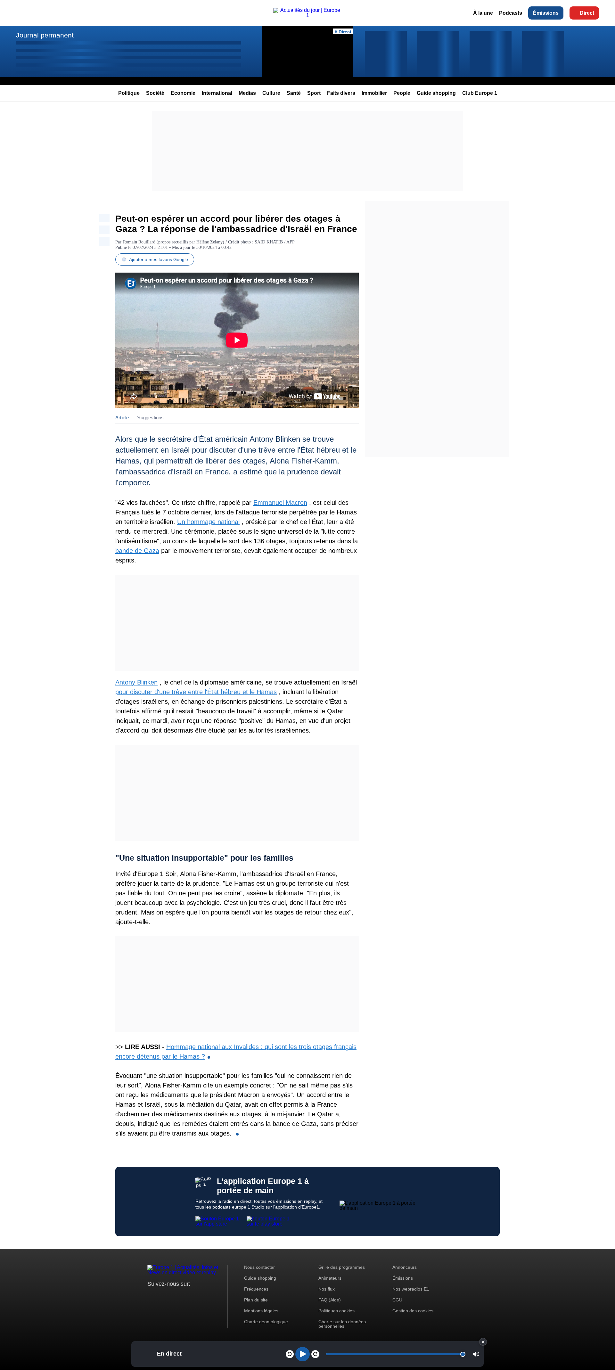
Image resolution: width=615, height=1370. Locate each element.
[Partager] (104, 218)
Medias (247, 93)
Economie (183, 93)
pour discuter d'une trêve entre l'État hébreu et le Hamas (196, 691)
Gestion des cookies (412, 1310)
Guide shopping (436, 93)
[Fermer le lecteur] (483, 1342)
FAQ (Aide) (329, 1299)
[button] (476, 1354)
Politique (129, 93)
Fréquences (256, 1289)
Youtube (184, 1296)
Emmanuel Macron (280, 502)
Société (155, 93)
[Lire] (302, 1354)
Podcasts (510, 13)
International (217, 93)
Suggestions (150, 417)
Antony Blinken (136, 682)
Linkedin (206, 1296)
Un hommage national (208, 521)
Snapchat (195, 1296)
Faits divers (341, 93)
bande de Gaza (137, 550)
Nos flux (326, 1289)
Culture (271, 93)
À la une (483, 13)
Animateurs (329, 1278)
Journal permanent (45, 35)
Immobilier (374, 93)
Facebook (173, 1296)
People (401, 93)
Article (122, 417)
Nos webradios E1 (410, 1289)
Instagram (162, 1296)
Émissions (546, 13)
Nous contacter (259, 1267)
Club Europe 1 (479, 93)
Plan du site (256, 1299)
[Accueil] (307, 15)
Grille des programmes (341, 1267)
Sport (314, 93)
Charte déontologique (266, 1321)
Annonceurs (404, 1267)
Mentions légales (261, 1310)
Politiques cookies (336, 1310)
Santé (294, 93)
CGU (397, 1299)
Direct (587, 13)
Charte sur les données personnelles (342, 1324)
